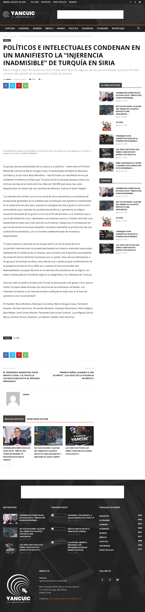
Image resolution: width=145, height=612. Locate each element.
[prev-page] (5, 465)
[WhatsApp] (25, 85)
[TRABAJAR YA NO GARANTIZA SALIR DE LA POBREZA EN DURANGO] (106, 139)
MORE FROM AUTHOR (37, 419)
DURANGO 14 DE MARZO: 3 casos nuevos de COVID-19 (81, 516)
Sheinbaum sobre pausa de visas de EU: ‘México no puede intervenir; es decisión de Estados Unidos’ (16, 454)
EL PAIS (16, 338)
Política (73, 28)
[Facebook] (130, 2)
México (49, 28)
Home (5, 36)
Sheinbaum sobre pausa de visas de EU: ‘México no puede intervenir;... (129, 95)
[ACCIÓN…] (106, 126)
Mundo (61, 28)
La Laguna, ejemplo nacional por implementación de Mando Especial (77, 546)
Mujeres (73, 2)
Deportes (45, 2)
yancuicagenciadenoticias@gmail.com (65, 598)
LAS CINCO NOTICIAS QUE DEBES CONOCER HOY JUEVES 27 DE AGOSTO (79, 451)
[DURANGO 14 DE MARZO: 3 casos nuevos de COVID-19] (58, 519)
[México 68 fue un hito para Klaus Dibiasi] (58, 532)
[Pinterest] (19, 85)
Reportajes (118, 28)
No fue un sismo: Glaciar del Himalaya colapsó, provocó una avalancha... (128, 110)
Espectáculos (59, 2)
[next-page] (9, 465)
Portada (10, 28)
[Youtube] (140, 2)
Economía (102, 28)
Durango (24, 28)
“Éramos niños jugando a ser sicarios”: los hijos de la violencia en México (73, 375)
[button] (138, 28)
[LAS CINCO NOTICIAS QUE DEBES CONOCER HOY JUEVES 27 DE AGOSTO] (80, 436)
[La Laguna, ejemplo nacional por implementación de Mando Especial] (58, 546)
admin (8, 79)
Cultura (35, 2)
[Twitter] (135, 2)
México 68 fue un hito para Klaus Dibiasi (79, 530)
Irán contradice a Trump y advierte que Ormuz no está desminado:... (128, 165)
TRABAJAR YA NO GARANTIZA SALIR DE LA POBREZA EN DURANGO (127, 138)
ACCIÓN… (120, 122)
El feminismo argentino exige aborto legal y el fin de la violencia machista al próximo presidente (21, 377)
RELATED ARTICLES (14, 419)
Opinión (37, 28)
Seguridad (87, 28)
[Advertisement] (90, 14)
